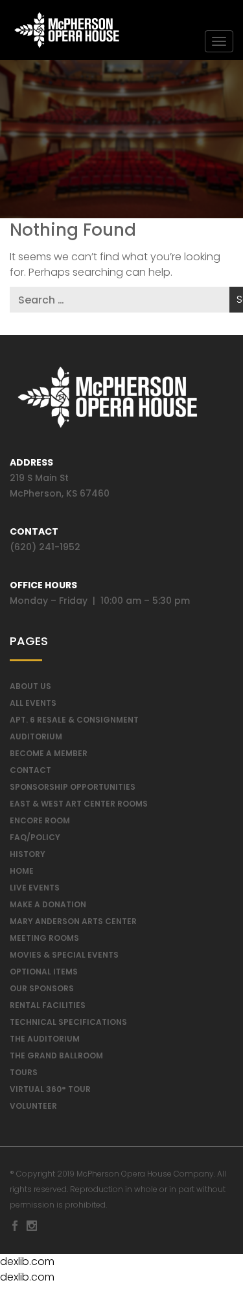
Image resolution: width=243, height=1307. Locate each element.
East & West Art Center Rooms (79, 803)
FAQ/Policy (35, 837)
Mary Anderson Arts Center (73, 921)
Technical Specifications (68, 1022)
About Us (30, 686)
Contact (30, 770)
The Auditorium (45, 1038)
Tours (24, 1072)
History (27, 854)
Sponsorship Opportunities (72, 786)
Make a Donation (48, 904)
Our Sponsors (42, 988)
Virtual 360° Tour (50, 1089)
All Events (33, 702)
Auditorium (36, 736)
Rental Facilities (48, 1005)
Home (22, 870)
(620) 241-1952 (45, 546)
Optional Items (44, 971)
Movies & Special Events (64, 954)
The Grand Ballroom (56, 1055)
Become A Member (48, 753)
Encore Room (40, 820)
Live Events (35, 887)
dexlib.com (27, 1261)
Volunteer (33, 1105)
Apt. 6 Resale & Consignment (74, 719)
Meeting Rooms (44, 938)
